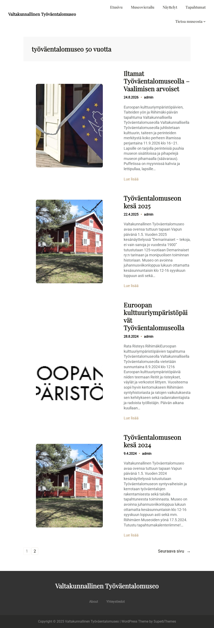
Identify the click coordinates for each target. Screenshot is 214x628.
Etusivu (116, 7)
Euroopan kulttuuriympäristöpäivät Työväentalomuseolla (156, 316)
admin (148, 97)
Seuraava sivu (174, 551)
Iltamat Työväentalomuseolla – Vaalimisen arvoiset (157, 81)
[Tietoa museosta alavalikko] (204, 21)
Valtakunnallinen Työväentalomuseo (42, 14)
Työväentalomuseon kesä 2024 (152, 441)
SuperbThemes (165, 621)
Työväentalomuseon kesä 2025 (152, 201)
